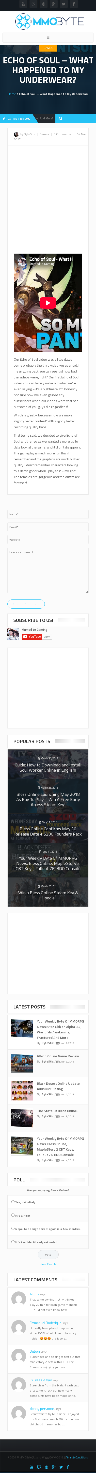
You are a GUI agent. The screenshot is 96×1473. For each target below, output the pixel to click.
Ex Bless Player (44, 1379)
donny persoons (45, 1408)
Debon (38, 1351)
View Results (48, 1264)
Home (12, 94)
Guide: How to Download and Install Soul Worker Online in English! (48, 767)
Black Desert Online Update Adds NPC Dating (58, 1086)
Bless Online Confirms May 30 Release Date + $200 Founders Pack (48, 831)
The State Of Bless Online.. (57, 1110)
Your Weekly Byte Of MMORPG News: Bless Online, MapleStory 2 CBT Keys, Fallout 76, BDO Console (48, 863)
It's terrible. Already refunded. (36, 1242)
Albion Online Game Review (58, 1056)
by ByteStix (27, 134)
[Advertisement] (48, 201)
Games (48, 48)
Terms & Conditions (77, 1457)
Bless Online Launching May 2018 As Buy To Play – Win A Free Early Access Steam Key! (48, 799)
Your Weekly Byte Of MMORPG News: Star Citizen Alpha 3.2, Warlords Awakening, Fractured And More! (60, 1029)
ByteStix (48, 1043)
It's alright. (23, 1215)
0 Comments (62, 134)
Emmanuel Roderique (49, 1322)
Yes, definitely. (25, 1202)
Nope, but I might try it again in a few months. (47, 1229)
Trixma (38, 1294)
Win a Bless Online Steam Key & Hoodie (48, 895)
